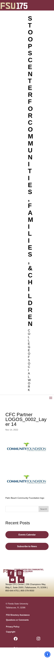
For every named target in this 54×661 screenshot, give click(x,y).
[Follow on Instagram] (19, 573)
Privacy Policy (12, 627)
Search (43, 509)
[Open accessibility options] (47, 654)
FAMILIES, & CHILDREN (30, 264)
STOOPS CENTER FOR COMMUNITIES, (30, 108)
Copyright (10, 632)
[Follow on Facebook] (11, 573)
